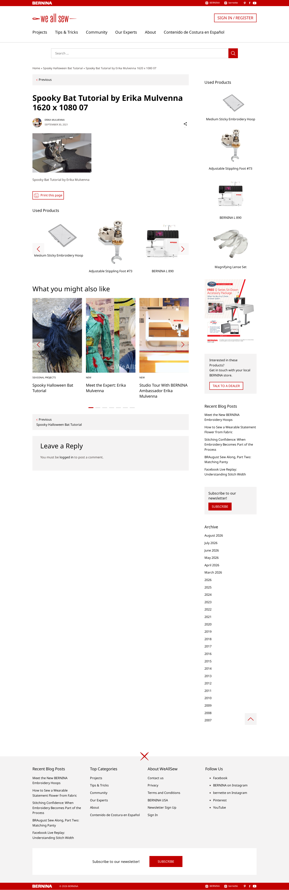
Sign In (153, 815)
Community (96, 32)
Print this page (51, 195)
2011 (208, 691)
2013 (208, 676)
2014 (208, 668)
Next (183, 249)
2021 (208, 617)
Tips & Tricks (66, 32)
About (150, 32)
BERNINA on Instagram (230, 785)
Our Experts (126, 32)
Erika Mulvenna (55, 119)
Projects (39, 32)
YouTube (219, 807)
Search (233, 53)
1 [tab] (90, 407)
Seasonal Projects (44, 377)
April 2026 (211, 565)
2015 (208, 661)
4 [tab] (111, 407)
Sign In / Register (235, 17)
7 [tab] (132, 407)
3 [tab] (104, 407)
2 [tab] (97, 407)
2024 (208, 594)
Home (36, 68)
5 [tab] (118, 407)
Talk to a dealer (226, 386)
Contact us (156, 778)
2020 (208, 624)
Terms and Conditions (164, 793)
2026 (208, 580)
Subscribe (220, 506)
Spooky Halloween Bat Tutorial (63, 68)
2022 (208, 609)
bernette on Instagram (230, 793)
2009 (208, 705)
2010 (208, 698)
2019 (208, 631)
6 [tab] (125, 407)
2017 (208, 646)
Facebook (220, 778)
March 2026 (213, 572)
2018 (208, 639)
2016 (208, 654)
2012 (208, 683)
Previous (45, 79)
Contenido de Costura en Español (194, 32)
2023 (208, 602)
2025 (208, 587)
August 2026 (213, 535)
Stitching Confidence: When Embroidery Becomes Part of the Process (228, 444)
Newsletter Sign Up (162, 807)
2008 (208, 713)
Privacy (153, 785)
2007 (208, 720)
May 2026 (211, 557)
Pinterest (220, 800)
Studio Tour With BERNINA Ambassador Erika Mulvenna (163, 390)
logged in (67, 457)
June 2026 (211, 550)
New (88, 377)
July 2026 (210, 543)
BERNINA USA (158, 800)
